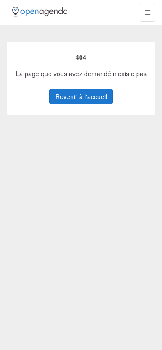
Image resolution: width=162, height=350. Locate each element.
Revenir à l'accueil (81, 96)
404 (81, 56)
